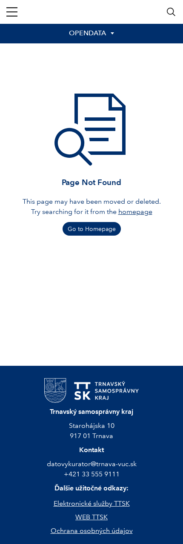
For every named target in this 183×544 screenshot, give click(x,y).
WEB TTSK (91, 517)
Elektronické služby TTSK (92, 503)
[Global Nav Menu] (12, 12)
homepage (135, 212)
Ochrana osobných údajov (92, 531)
